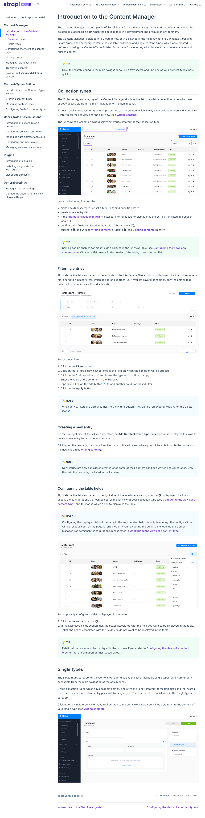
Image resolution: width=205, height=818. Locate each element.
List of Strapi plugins (18, 174)
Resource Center (81, 4)
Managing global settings (20, 188)
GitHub (195, 4)
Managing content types (20, 103)
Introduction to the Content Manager (22, 33)
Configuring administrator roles (24, 131)
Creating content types (19, 98)
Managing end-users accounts (23, 147)
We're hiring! (177, 4)
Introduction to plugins (19, 160)
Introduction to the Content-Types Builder (25, 92)
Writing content (15, 57)
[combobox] (51, 4)
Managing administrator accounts (25, 136)
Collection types (17, 39)
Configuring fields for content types (26, 109)
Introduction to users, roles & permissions (22, 124)
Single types (14, 43)
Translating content (17, 67)
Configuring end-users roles (22, 141)
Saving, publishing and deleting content (24, 75)
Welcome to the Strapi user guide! (25, 17)
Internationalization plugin (84, 216)
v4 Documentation (134, 4)
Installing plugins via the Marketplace (20, 168)
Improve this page (69, 795)
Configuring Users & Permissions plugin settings (25, 195)
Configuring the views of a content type (25, 50)
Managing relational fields (21, 62)
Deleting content (143, 229)
